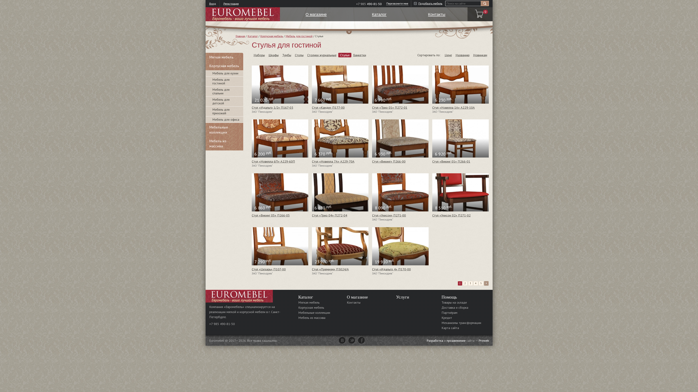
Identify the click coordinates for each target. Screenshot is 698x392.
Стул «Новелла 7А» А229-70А (333, 161)
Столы (299, 55)
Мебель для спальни (221, 91)
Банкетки (359, 55)
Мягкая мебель (221, 57)
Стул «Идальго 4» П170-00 (391, 269)
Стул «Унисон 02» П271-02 (451, 215)
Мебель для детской (221, 101)
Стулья (345, 55)
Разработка (435, 340)
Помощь (449, 297)
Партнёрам (449, 313)
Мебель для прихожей (221, 111)
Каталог (253, 36)
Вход (212, 3)
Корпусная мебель (271, 36)
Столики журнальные (321, 55)
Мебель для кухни (225, 73)
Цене (448, 55)
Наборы (259, 55)
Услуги (402, 297)
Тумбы (286, 55)
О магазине (357, 297)
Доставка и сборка (455, 307)
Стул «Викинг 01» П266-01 (451, 161)
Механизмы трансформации (461, 323)
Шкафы (273, 55)
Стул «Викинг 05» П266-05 (271, 215)
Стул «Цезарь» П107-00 (269, 269)
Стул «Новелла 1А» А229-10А (453, 107)
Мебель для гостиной (299, 36)
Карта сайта (450, 328)
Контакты (353, 302)
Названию (463, 55)
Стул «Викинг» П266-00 (389, 161)
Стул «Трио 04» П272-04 (329, 215)
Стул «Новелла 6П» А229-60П (273, 161)
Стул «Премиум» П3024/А (330, 269)
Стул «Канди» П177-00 (328, 107)
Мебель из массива (217, 143)
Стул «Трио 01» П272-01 (389, 107)
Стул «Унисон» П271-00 (389, 215)
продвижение (456, 340)
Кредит (447, 318)
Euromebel (243, 14)
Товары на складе (454, 302)
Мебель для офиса (225, 119)
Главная (240, 36)
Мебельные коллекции (218, 130)
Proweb (484, 340)
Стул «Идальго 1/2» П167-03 (272, 107)
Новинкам (480, 55)
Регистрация (231, 3)
